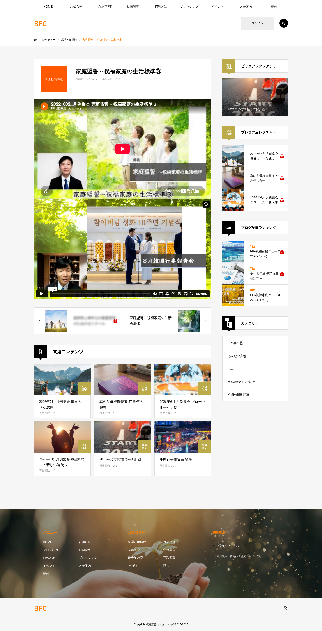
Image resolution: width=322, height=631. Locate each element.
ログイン (257, 23)
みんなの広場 (237, 356)
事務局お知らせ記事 (241, 382)
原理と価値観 (137, 542)
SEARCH (283, 23)
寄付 (274, 6)
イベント (217, 6)
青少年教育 (135, 557)
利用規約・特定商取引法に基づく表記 (239, 556)
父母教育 (169, 550)
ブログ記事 (104, 6)
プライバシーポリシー (230, 545)
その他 (132, 565)
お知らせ (76, 6)
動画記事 (133, 6)
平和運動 (169, 557)
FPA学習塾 (235, 343)
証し (166, 565)
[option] (255, 97)
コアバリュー (172, 542)
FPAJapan (91, 79)
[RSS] (286, 608)
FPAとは (161, 6)
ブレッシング (189, 6)
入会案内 (246, 6)
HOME (48, 6)
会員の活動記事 (238, 395)
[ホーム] (35, 39)
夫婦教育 (134, 550)
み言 (231, 369)
